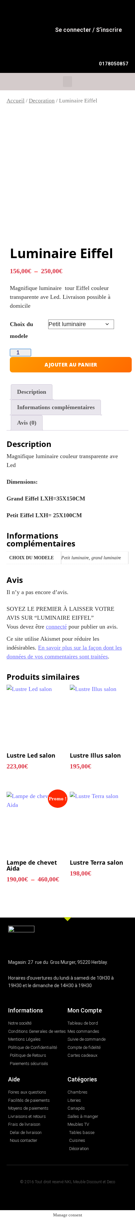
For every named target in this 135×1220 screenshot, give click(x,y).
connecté (56, 626)
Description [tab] (31, 391)
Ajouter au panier (71, 364)
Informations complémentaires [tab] (56, 407)
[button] (67, 81)
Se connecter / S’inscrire (88, 29)
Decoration (42, 101)
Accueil (16, 101)
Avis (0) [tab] (26, 422)
